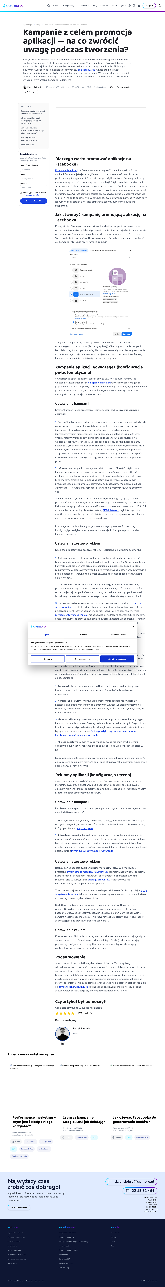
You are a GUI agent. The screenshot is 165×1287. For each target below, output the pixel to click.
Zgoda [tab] (46, 635)
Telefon (23, 183)
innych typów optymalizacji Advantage (92, 850)
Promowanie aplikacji (66, 170)
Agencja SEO (64, 1246)
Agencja (56, 5)
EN (124, 5)
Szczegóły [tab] (82, 634)
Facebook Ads (123, 87)
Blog (95, 5)
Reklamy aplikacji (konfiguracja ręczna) (30, 139)
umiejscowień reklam (99, 382)
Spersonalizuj (81, 659)
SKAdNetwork (111, 510)
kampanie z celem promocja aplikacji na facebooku (67, 24)
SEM (111, 87)
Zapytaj (149, 5)
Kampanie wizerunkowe (17, 1259)
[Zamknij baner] (133, 626)
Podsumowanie (27, 144)
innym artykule (85, 828)
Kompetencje (69, 5)
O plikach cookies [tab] (118, 634)
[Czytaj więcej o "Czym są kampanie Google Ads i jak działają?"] (84, 1088)
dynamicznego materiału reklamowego (88, 871)
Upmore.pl (27, 24)
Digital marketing (14, 1250)
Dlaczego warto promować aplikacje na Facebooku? (33, 112)
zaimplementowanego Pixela (71, 615)
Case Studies (84, 5)
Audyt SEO (63, 1254)
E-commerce (12, 1246)
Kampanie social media (16, 1237)
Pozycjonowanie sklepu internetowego (74, 1241)
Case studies (116, 1233)
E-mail (23, 174)
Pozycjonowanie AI (66, 1237)
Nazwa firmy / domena (29, 165)
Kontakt (114, 5)
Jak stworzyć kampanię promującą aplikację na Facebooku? (31, 121)
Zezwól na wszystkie (117, 659)
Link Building (64, 1267)
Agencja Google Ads (15, 1233)
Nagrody (104, 5)
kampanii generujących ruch (73, 986)
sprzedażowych (86, 69)
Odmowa (48, 659)
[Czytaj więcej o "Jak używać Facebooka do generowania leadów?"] (135, 1088)
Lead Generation (14, 1241)
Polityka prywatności (149, 1281)
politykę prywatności (31, 195)
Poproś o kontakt (33, 201)
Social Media (12, 1263)
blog (38, 24)
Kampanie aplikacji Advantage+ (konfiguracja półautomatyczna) (32, 131)
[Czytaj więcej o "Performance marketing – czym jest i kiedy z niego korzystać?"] (34, 1088)
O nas (113, 1241)
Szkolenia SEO (65, 1259)
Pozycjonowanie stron (67, 1233)
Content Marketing (66, 1263)
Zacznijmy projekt (19, 1207)
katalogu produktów (98, 879)
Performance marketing (16, 1254)
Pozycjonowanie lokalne (68, 1250)
